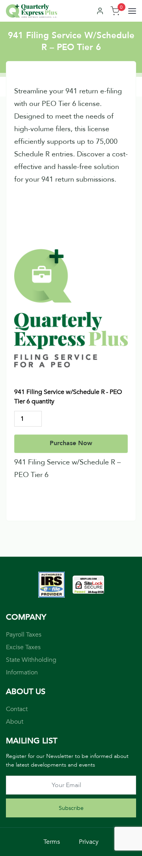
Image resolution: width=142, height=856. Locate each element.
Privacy (89, 841)
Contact (17, 709)
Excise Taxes (23, 647)
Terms (51, 841)
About (14, 721)
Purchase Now (71, 443)
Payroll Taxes (23, 634)
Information (22, 672)
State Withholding (31, 659)
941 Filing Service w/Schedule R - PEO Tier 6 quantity (68, 397)
